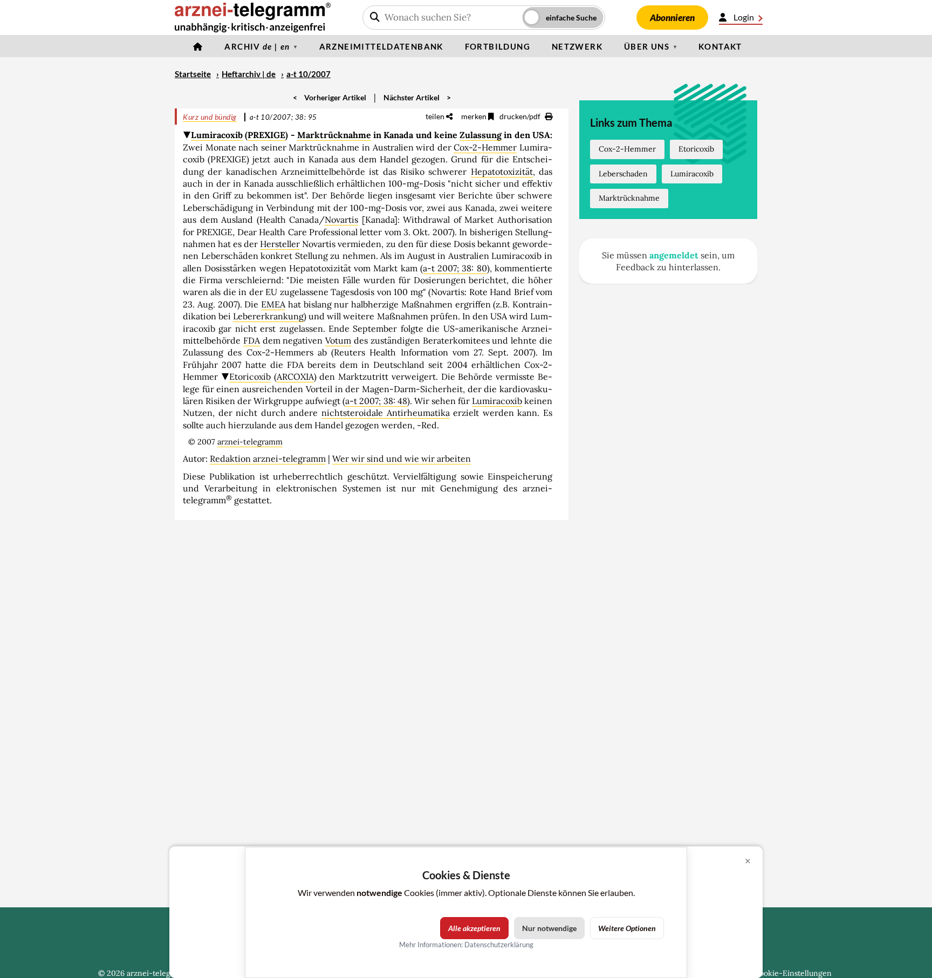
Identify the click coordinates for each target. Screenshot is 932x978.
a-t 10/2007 (308, 74)
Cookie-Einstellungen (793, 973)
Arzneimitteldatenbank (381, 46)
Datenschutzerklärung (498, 944)
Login (744, 17)
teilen (436, 116)
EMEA (273, 304)
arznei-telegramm (250, 442)
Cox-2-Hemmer (485, 147)
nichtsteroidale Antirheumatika (385, 412)
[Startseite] (198, 46)
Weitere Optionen (627, 928)
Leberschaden (623, 174)
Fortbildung (497, 46)
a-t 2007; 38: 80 (455, 268)
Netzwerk (577, 46)
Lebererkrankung (268, 316)
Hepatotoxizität (502, 171)
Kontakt (720, 46)
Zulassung (481, 134)
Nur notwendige (549, 928)
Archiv (257, 46)
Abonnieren (672, 17)
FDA (251, 340)
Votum (338, 340)
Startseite (193, 74)
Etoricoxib (250, 376)
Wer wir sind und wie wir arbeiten (401, 458)
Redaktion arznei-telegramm (268, 458)
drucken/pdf (520, 116)
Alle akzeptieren (474, 928)
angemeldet (673, 255)
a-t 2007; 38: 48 (376, 400)
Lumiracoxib (217, 134)
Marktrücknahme (334, 134)
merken (474, 116)
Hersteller (280, 243)
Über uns (646, 46)
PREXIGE (266, 134)
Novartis (341, 219)
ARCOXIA (295, 376)
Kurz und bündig (210, 116)
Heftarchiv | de (249, 74)
